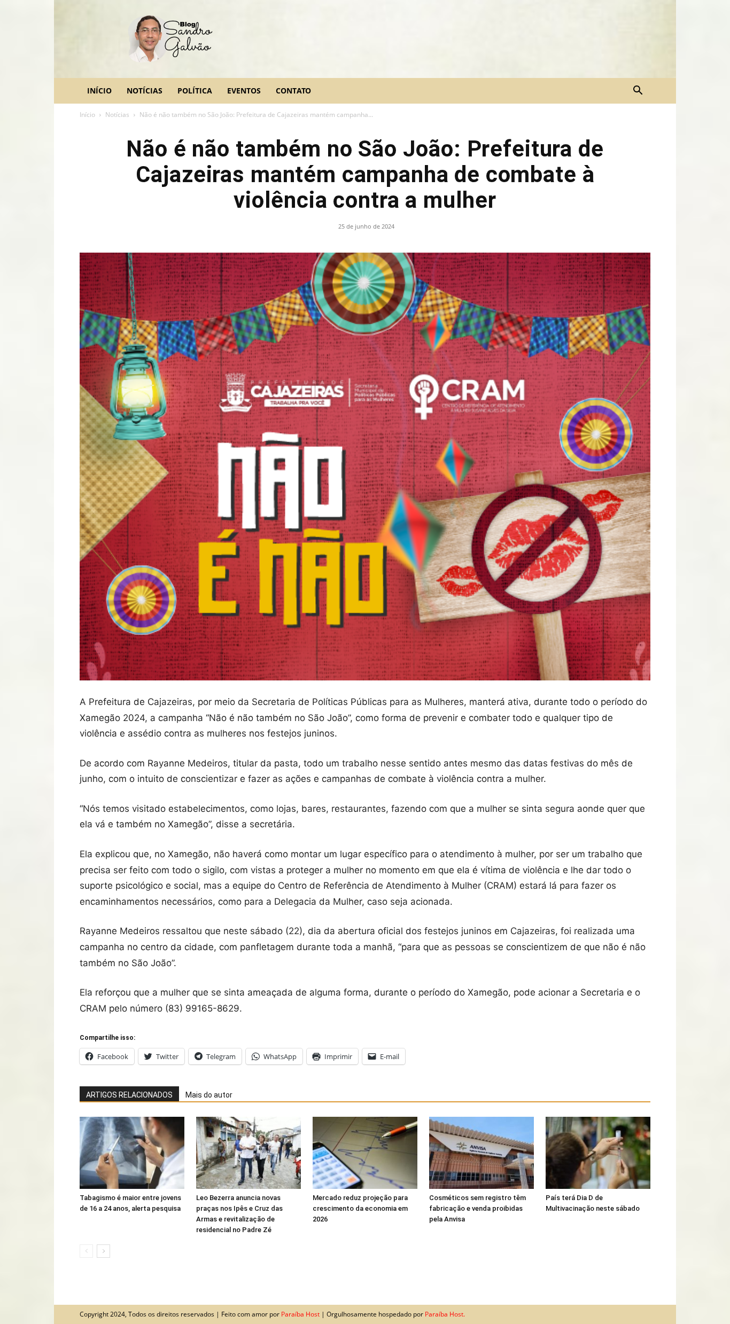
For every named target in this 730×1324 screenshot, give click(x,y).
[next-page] (103, 1251)
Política (194, 90)
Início (99, 90)
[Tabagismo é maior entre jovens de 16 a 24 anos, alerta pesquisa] (132, 1153)
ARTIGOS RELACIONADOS (129, 1095)
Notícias (144, 90)
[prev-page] (86, 1251)
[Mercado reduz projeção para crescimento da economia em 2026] (365, 1153)
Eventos (244, 90)
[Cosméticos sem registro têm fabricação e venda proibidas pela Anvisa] (481, 1153)
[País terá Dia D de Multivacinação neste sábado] (598, 1153)
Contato (293, 90)
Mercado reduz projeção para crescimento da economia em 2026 (360, 1208)
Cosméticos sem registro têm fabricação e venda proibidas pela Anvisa (477, 1208)
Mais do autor (208, 1095)
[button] (637, 91)
